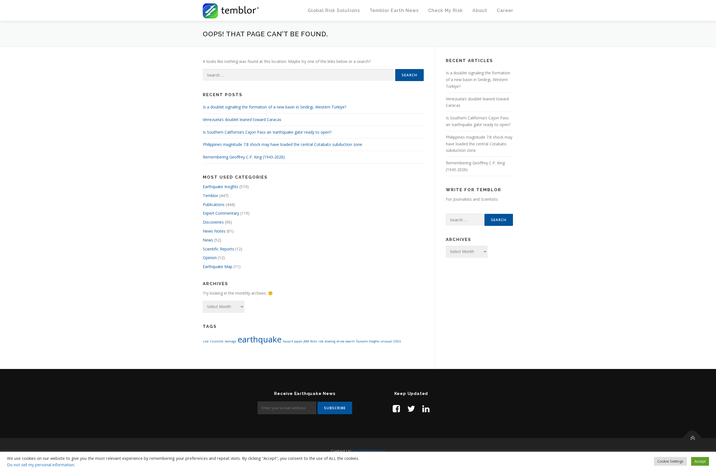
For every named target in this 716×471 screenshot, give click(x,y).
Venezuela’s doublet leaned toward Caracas (242, 119)
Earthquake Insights (220, 186)
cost (206, 341)
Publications (214, 204)
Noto (313, 341)
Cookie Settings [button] (670, 461)
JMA (306, 341)
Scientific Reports (218, 249)
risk (321, 341)
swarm (350, 341)
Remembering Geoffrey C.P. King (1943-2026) (244, 157)
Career (505, 10)
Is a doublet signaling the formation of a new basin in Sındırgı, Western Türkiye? (274, 107)
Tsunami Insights (367, 341)
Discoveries (213, 222)
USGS (397, 341)
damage (230, 341)
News (208, 240)
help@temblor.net (369, 451)
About (479, 10)
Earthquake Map (217, 266)
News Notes (214, 231)
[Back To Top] (692, 438)
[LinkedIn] (426, 408)
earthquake (259, 339)
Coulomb (216, 341)
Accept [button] (700, 461)
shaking (330, 341)
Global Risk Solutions (334, 10)
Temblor (210, 195)
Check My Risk (445, 10)
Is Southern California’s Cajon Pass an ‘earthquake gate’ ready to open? (267, 132)
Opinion (210, 257)
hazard (288, 341)
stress (340, 341)
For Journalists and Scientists (472, 199)
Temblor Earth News (394, 10)
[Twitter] (411, 408)
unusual (386, 341)
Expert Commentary (221, 213)
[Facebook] (396, 408)
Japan (298, 341)
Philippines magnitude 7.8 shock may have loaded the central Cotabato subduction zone (282, 144)
